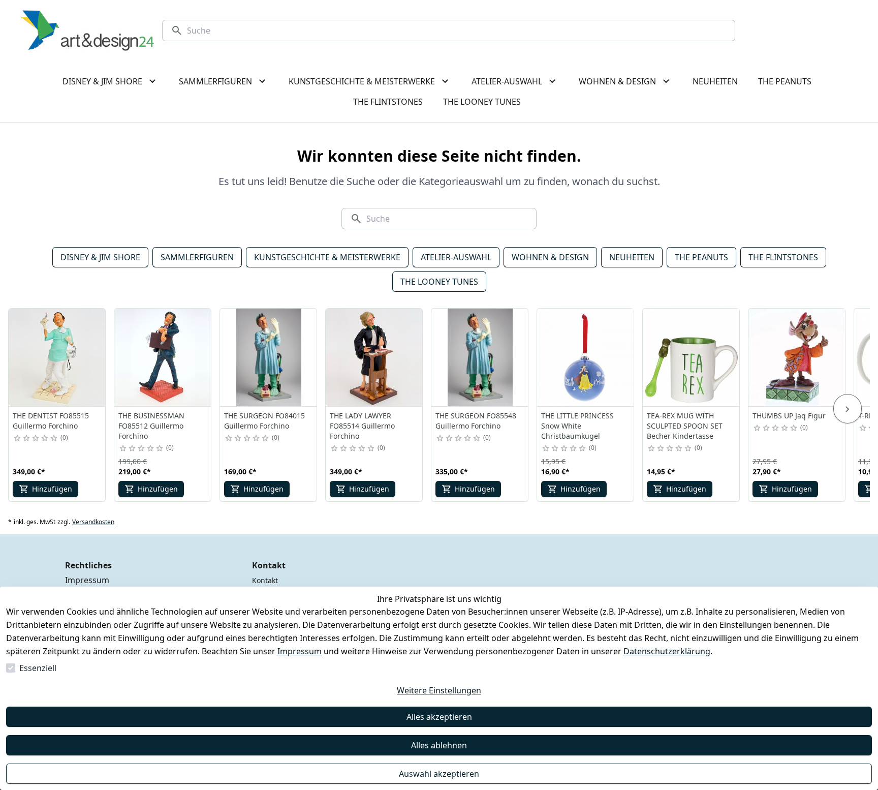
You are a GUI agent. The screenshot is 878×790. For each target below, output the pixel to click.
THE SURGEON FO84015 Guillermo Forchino (264, 421)
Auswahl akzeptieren (439, 773)
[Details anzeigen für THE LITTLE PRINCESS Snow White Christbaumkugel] (586, 357)
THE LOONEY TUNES (439, 281)
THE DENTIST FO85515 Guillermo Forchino (51, 421)
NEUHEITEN (631, 257)
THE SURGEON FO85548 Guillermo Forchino (475, 421)
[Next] (847, 408)
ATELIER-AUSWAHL (456, 257)
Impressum (299, 651)
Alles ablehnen (439, 745)
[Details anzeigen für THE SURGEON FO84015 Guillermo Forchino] (269, 357)
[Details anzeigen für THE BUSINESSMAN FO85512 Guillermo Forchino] (163, 357)
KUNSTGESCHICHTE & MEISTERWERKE (327, 257)
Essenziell (37, 668)
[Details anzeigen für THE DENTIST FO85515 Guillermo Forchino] (57, 357)
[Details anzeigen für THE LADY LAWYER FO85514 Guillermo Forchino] (374, 357)
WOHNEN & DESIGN (550, 257)
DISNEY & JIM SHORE (100, 257)
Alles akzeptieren (439, 716)
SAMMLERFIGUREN (197, 257)
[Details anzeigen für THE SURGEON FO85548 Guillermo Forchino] (480, 357)
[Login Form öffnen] (820, 30)
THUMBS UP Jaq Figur (789, 415)
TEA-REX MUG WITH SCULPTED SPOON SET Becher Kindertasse (685, 426)
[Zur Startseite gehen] (87, 30)
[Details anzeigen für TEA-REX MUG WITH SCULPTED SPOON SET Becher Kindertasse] (691, 357)
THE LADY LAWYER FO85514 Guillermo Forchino (362, 426)
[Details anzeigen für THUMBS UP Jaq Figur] (797, 357)
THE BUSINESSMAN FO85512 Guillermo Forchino (151, 426)
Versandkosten (93, 522)
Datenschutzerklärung (666, 651)
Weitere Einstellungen (439, 690)
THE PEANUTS (701, 257)
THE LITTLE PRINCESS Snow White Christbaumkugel (577, 426)
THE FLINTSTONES (783, 257)
